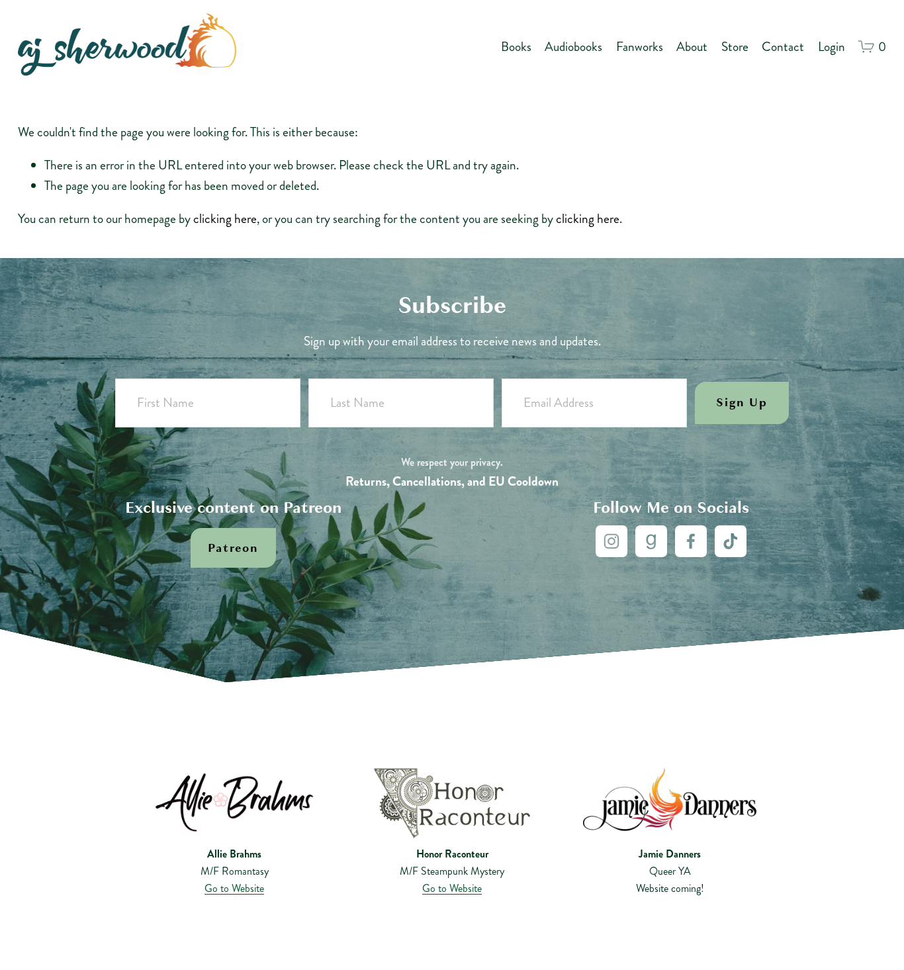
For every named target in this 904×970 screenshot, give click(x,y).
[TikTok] (730, 541)
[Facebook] (691, 541)
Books (516, 47)
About (691, 47)
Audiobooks (573, 47)
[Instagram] (611, 541)
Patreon (233, 548)
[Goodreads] (651, 541)
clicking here (225, 219)
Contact (783, 47)
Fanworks (639, 47)
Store (734, 47)
